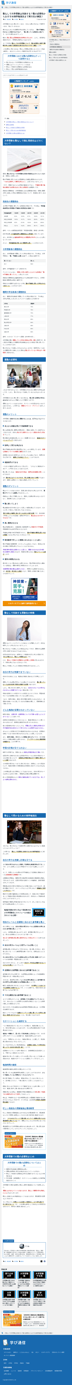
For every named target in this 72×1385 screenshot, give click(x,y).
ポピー (37, 1352)
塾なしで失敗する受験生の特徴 (15, 127)
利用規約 (26, 1371)
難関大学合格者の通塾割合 (57, 49)
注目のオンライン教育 (58, 1352)
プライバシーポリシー (37, 1371)
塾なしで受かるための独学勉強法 (16, 130)
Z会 (32, 1352)
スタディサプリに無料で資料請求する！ (23, 603)
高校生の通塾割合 (55, 44)
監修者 (20, 1371)
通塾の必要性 (10, 125)
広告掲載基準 (49, 1371)
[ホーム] (2, 7)
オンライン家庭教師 (9, 1355)
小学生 (10, 1363)
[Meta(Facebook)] (44, 1261)
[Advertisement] (24, 796)
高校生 (22, 1363)
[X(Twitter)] (41, 1261)
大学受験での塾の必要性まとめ (15, 133)
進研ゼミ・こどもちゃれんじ (21, 1352)
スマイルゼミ (7, 1352)
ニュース (13, 1371)
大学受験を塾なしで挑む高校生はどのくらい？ (20, 122)
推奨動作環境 (58, 1371)
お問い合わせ (7, 1374)
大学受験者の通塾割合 (56, 47)
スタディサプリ (45, 1352)
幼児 (5, 1363)
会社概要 (6, 1371)
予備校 (28, 1363)
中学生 (16, 1363)
